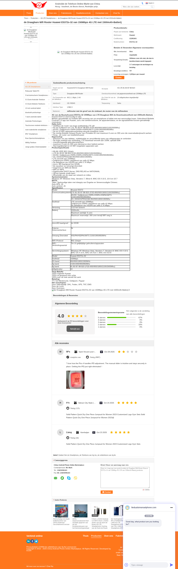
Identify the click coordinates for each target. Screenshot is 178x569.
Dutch (151, 3)
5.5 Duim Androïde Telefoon (35, 100)
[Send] (171, 565)
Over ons (53, 13)
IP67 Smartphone (31, 134)
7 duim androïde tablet (33, 117)
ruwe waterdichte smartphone (35, 130)
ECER (28, 550)
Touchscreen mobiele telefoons (36, 125)
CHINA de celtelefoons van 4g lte (52, 547)
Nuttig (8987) (95, 357)
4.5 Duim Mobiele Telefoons (35, 104)
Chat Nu (116, 13)
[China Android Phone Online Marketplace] (38, 5)
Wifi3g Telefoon (30, 143)
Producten (40, 13)
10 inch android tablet (33, 108)
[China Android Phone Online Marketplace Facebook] (32, 541)
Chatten (118, 78)
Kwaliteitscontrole (83, 13)
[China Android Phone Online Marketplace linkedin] (28, 541)
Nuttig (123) (75, 408)
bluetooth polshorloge (33, 112)
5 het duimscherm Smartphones (36, 95)
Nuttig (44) (74, 438)
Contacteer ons (102, 13)
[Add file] (126, 565)
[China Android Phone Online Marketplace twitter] (36, 541)
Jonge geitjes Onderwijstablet (35, 147)
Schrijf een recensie (75, 330)
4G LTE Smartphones (48, 18)
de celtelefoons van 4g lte (107, 455)
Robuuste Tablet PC (32, 91)
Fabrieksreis (66, 13)
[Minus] (171, 507)
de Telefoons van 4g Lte (88, 455)
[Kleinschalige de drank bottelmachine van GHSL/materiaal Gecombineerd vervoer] (62, 510)
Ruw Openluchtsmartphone (35, 138)
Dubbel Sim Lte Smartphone (69, 455)
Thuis (28, 13)
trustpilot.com (75, 357)
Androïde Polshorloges (33, 121)
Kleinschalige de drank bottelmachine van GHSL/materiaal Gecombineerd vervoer (61, 521)
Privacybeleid (31, 547)
